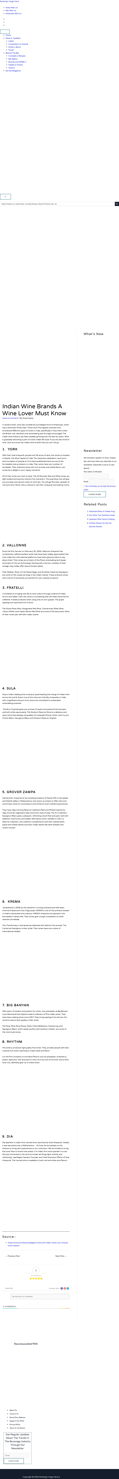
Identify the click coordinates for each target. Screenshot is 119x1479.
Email (86, 482)
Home (8, 35)
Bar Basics (12, 59)
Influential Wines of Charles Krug (102, 511)
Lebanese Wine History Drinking (102, 519)
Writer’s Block (14, 47)
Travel (11, 50)
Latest (11, 41)
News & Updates (13, 38)
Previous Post (12, 1256)
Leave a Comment (10, 418)
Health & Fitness (15, 65)
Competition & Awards (18, 44)
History (11, 68)
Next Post (61, 1256)
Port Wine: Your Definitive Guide (102, 515)
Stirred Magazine (13, 71)
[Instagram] (6, 22)
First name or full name (93, 472)
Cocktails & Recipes (16, 56)
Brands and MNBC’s (17, 62)
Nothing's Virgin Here (9, 1)
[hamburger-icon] (5, 32)
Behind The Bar (12, 53)
